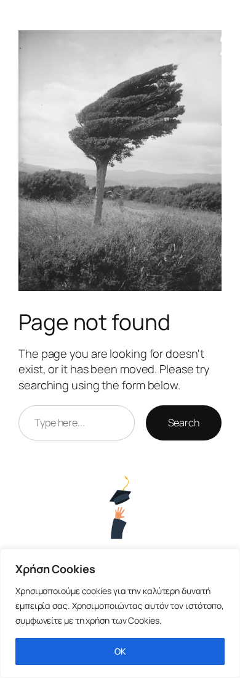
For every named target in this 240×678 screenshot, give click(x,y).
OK (120, 651)
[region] (120, 613)
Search (183, 422)
